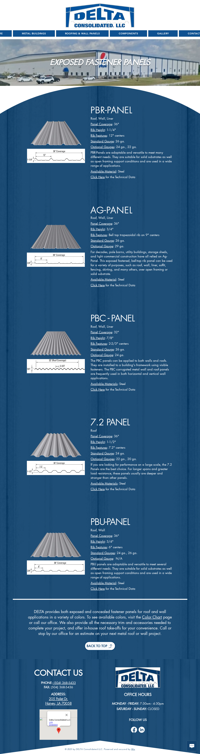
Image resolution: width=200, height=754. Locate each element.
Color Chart (152, 617)
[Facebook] (134, 730)
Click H (95, 177)
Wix (133, 749)
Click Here (98, 285)
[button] (34, 33)
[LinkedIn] (142, 730)
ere (102, 177)
